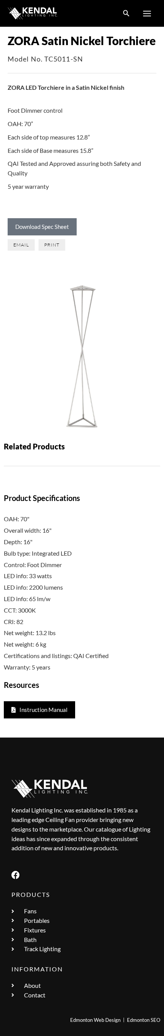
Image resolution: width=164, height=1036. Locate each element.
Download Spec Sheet (42, 226)
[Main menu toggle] (147, 13)
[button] (126, 13)
